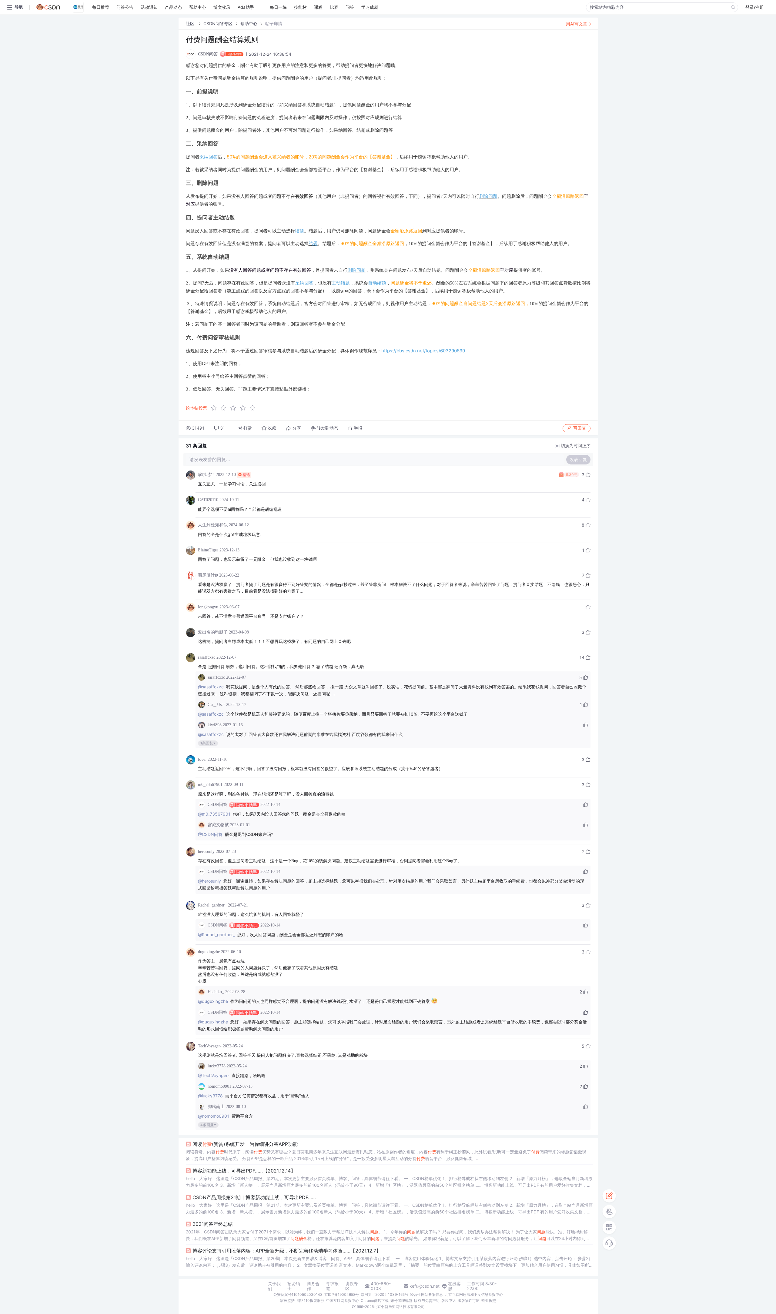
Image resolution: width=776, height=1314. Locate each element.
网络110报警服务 (310, 1300)
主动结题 (341, 283)
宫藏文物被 (218, 825)
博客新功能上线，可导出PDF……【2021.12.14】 (244, 1171)
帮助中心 (248, 23)
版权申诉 (448, 1300)
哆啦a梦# (206, 474)
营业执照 (488, 1300)
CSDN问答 (217, 804)
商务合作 (313, 1286)
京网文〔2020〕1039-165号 (384, 1294)
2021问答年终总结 (212, 1224)
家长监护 (287, 1300)
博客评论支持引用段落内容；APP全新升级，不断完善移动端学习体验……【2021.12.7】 (286, 1251)
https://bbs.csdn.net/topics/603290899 (423, 351)
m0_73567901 (210, 784)
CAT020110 (208, 499)
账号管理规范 (401, 1300)
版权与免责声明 (427, 1300)
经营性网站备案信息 (426, 1294)
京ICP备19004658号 (341, 1294)
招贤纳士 (293, 1286)
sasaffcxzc (206, 657)
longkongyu (208, 607)
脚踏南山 (216, 1106)
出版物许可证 (469, 1300)
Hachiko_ (216, 992)
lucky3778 (217, 1066)
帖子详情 (273, 23)
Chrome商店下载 (375, 1300)
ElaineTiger (208, 550)
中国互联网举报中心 (342, 1300)
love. (202, 759)
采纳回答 (208, 157)
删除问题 (488, 196)
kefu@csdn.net (425, 1286)
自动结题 (377, 283)
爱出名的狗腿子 (213, 632)
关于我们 (274, 1286)
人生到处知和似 (213, 525)
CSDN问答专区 (217, 23)
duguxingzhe (209, 952)
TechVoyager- (210, 1046)
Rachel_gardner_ (212, 905)
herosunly (206, 851)
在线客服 (454, 1286)
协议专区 (351, 1286)
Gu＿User (216, 704)
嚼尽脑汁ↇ (208, 575)
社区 (191, 23)
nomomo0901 (219, 1086)
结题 (299, 231)
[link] (191, 23)
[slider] (235, 408)
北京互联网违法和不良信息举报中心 (474, 1294)
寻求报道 (332, 1286)
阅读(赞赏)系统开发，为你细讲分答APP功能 (245, 1144)
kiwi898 (215, 725)
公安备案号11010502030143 (298, 1294)
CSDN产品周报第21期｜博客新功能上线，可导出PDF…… (254, 1197)
